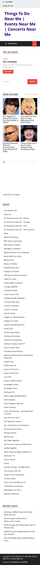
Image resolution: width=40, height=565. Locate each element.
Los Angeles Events (11, 384)
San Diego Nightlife (11, 440)
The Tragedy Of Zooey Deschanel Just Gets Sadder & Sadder (10, 119)
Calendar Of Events (11, 271)
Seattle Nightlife (10, 448)
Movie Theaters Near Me (13, 403)
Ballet (6, 233)
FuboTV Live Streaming (13, 340)
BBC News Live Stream (13, 241)
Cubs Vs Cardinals (11, 309)
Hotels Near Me (10, 365)
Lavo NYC (8, 377)
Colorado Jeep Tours (12, 302)
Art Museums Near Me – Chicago (17, 222)
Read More (7, 71)
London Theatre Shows (13, 381)
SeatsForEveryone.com (25, 65)
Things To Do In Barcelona (14, 475)
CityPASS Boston (10, 290)
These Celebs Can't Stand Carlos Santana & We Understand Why (28, 146)
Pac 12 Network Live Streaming (16, 425)
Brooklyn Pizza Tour (11, 268)
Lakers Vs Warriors (11, 373)
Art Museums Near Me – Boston (16, 218)
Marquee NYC (9, 392)
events (5, 59)
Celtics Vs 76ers (10, 279)
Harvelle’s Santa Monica (13, 351)
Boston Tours (9, 260)
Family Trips (8, 329)
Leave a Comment (8, 67)
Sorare (6, 463)
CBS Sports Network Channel (15, 275)
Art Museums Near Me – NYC (15, 226)
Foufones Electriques (12, 336)
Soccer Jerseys (9, 459)
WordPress (15, 562)
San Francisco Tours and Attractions (18, 444)
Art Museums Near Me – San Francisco (19, 230)
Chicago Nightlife (10, 287)
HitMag (24, 562)
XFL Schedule (10, 62)
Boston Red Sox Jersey (12, 256)
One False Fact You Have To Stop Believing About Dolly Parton (28, 119)
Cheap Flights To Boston (13, 283)
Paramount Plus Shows (13, 429)
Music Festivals (10, 407)
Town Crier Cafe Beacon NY (15, 482)
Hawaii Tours (9, 362)
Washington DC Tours (12, 490)
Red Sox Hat (8, 437)
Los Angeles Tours (11, 388)
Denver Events (9, 313)
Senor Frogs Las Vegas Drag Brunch (17, 452)
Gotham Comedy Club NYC (14, 344)
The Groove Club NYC (12, 471)
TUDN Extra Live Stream (13, 486)
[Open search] (34, 44)
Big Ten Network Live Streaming (16, 252)
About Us (7, 214)
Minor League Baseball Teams (15, 396)
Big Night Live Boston (12, 249)
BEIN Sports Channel (12, 245)
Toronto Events (10, 478)
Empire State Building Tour (14, 325)
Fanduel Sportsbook (11, 332)
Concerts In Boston (11, 306)
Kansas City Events (11, 369)
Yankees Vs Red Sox (11, 494)
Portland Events (10, 433)
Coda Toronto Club (11, 294)
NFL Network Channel (12, 421)
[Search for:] (20, 81)
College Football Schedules (14, 298)
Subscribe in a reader (11, 195)
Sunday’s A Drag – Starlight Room (17, 467)
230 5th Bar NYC (10, 211)
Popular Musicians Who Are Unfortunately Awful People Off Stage (10, 147)
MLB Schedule (9, 400)
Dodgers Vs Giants (11, 321)
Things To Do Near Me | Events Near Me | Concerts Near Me (20, 24)
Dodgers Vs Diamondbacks (14, 317)
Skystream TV (9, 456)
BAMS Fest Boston (11, 237)
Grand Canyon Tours (12, 348)
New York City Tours (12, 418)
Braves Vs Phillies (10, 264)
